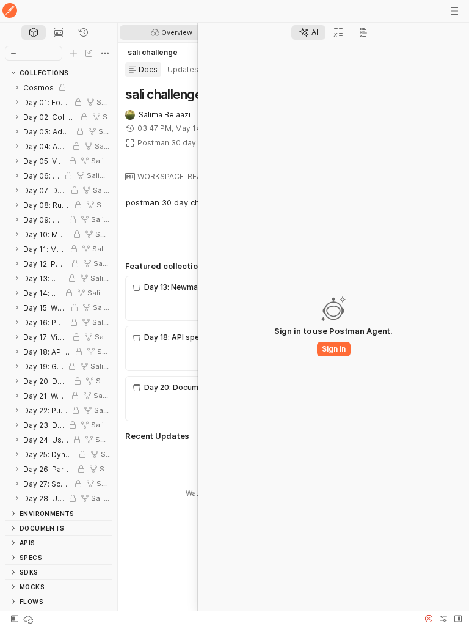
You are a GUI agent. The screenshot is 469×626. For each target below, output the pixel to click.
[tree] (58, 293)
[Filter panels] (13, 53)
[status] (29, 619)
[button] (428, 618)
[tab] (33, 32)
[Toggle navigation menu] (454, 11)
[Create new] (73, 53)
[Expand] (17, 87)
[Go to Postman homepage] (9, 11)
